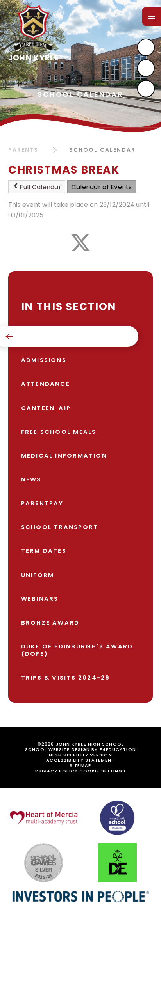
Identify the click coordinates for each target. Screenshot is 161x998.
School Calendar (102, 150)
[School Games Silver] (43, 862)
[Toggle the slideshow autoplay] (146, 89)
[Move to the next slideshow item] (146, 47)
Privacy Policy (56, 771)
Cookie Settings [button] (102, 771)
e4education (118, 749)
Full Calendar (40, 187)
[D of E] (117, 862)
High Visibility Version (80, 755)
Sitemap (80, 765)
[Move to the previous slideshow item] (146, 68)
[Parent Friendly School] (117, 817)
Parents (23, 150)
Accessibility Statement (80, 760)
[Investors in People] (80, 896)
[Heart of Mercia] (44, 818)
